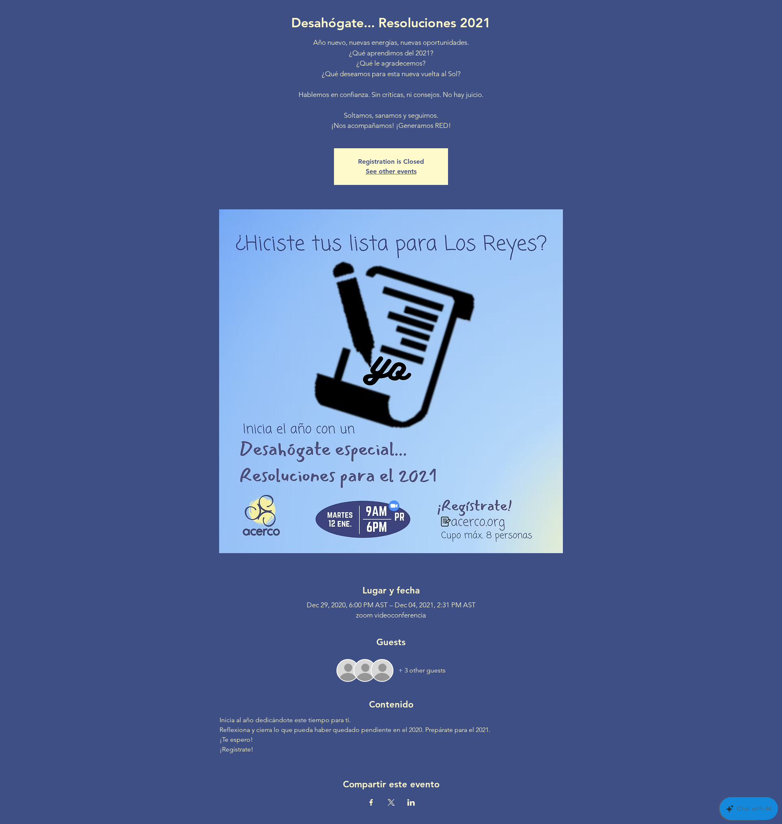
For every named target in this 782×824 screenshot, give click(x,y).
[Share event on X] (391, 802)
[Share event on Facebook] (371, 802)
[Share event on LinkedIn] (411, 802)
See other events (391, 171)
